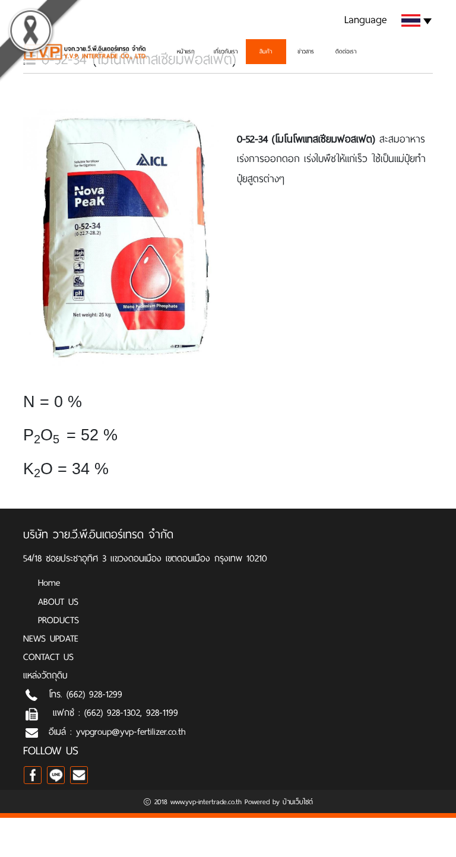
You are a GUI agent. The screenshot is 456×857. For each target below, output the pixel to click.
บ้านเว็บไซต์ (298, 802)
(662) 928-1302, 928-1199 (131, 712)
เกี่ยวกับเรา (226, 51)
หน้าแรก (186, 51)
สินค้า (265, 51)
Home (49, 582)
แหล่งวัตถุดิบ (45, 675)
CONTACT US (48, 657)
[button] (385, 19)
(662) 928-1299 (94, 694)
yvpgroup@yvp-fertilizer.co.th (131, 731)
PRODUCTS (58, 620)
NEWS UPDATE (50, 638)
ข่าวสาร (305, 51)
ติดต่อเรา (345, 51)
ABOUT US (58, 601)
